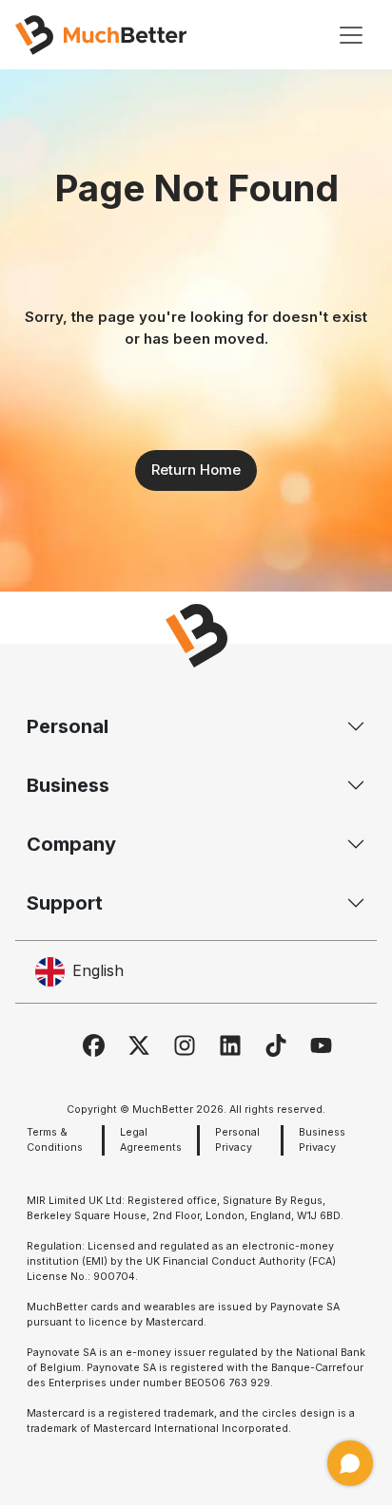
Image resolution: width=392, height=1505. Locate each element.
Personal (67, 726)
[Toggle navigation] (351, 35)
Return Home (196, 470)
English (98, 970)
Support (65, 903)
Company (71, 844)
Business (68, 785)
